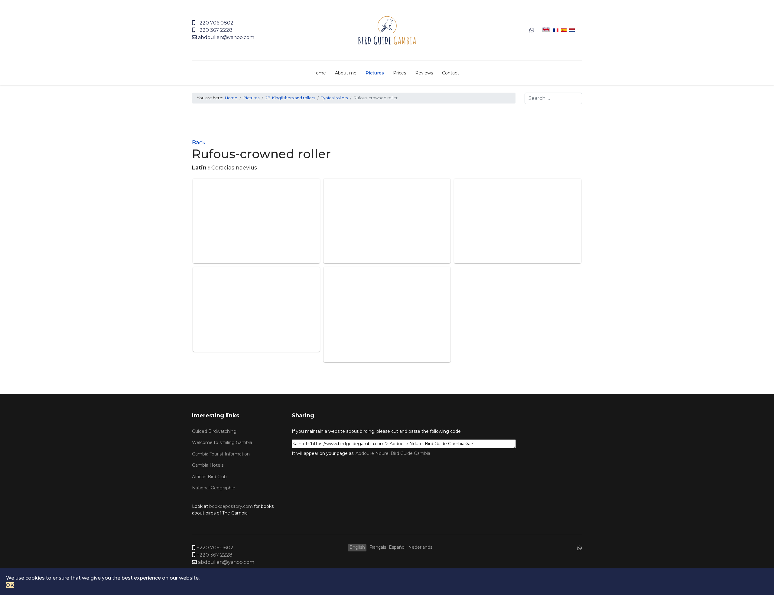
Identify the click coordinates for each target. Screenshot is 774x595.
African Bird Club (209, 476)
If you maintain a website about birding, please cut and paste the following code (376, 431)
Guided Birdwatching (214, 431)
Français (377, 547)
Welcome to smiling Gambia (222, 442)
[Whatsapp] (531, 30)
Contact (450, 73)
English (357, 547)
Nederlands (420, 547)
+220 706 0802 (215, 23)
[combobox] (553, 98)
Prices (399, 73)
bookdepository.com (231, 506)
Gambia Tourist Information (221, 454)
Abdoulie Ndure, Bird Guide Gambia (393, 453)
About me (345, 73)
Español (397, 547)
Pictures (375, 73)
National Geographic (213, 488)
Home (319, 73)
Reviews (424, 73)
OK (10, 585)
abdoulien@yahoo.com (226, 37)
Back (199, 142)
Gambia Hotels (207, 465)
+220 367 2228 (215, 30)
